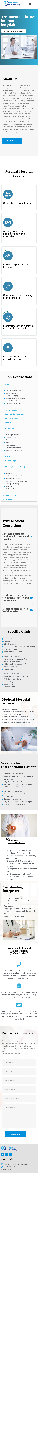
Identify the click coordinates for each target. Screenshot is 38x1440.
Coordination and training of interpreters (17, 296)
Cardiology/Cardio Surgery (14, 414)
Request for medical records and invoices (15, 358)
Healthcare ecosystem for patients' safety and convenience (15, 598)
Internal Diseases (11, 410)
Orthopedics (9, 428)
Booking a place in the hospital (16, 266)
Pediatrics (8, 499)
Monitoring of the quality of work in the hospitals (19, 327)
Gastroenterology (11, 418)
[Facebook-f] (2, 1154)
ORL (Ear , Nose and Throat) (15, 467)
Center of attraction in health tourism (15, 610)
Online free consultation (17, 203)
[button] (13, 31)
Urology (7, 457)
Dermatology (9, 422)
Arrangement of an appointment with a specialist (14, 234)
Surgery (7, 384)
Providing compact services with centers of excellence (15, 536)
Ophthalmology (10, 461)
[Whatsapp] (10, 1154)
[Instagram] (6, 1154)
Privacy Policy (12, 140)
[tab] (19, 384)
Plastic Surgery (10, 495)
